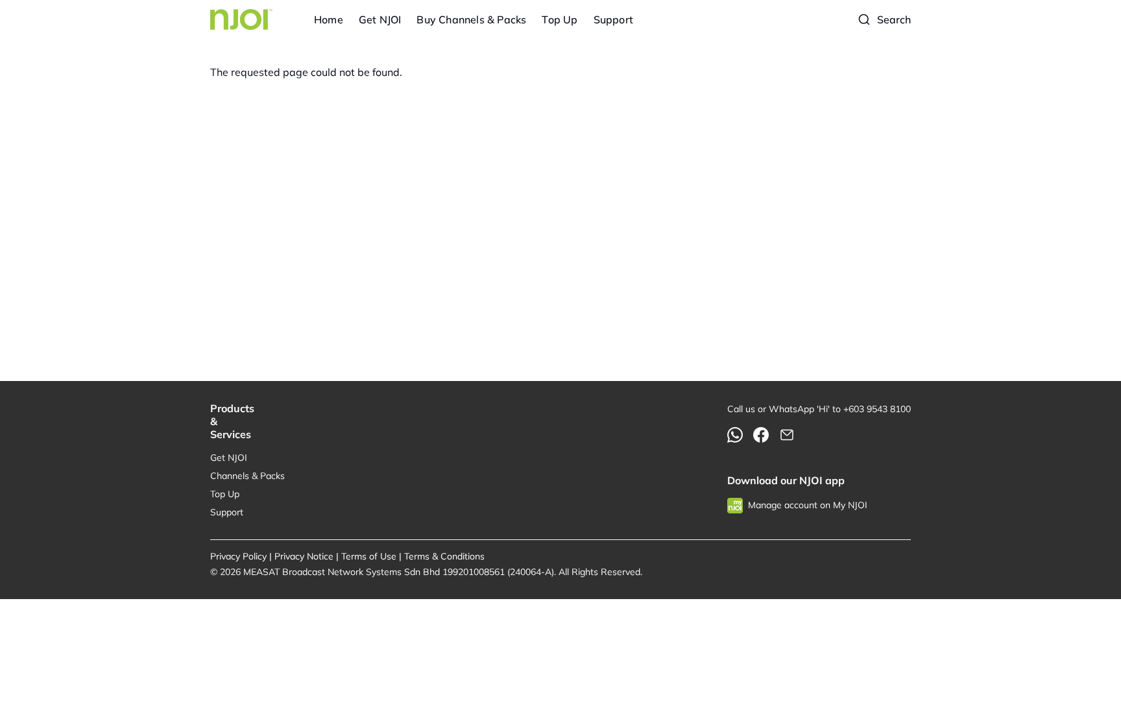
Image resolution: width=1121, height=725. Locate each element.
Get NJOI (380, 19)
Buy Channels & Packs (471, 19)
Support (613, 19)
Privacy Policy (238, 556)
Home (328, 19)
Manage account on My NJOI (807, 505)
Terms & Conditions (444, 556)
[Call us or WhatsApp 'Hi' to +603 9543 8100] (735, 434)
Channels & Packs (247, 476)
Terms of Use (368, 556)
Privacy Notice (303, 556)
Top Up (559, 19)
